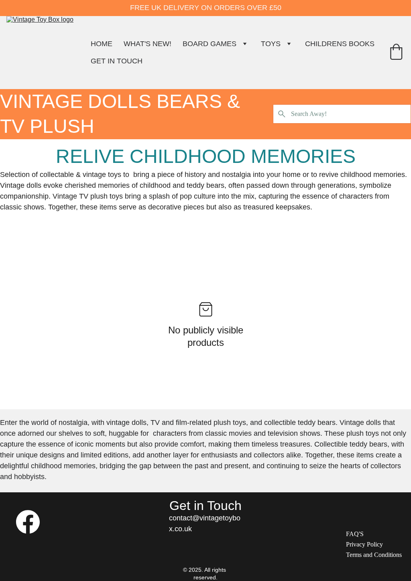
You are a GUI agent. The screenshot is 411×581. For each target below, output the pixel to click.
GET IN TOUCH (116, 61)
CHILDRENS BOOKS (339, 44)
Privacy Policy (364, 544)
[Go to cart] (396, 52)
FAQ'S (355, 533)
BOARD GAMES (209, 44)
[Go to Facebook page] (28, 522)
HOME (101, 44)
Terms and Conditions (374, 554)
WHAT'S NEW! (147, 44)
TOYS (271, 44)
